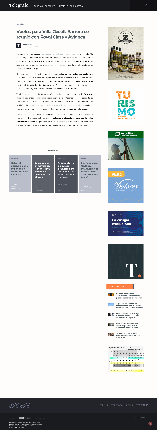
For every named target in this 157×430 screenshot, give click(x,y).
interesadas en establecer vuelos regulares (60, 54)
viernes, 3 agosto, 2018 (30, 47)
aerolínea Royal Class (54, 65)
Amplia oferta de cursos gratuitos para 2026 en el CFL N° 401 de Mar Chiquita (66, 170)
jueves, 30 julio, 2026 (86, 189)
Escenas (38, 158)
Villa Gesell (27, 45)
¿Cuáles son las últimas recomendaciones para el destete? (127, 335)
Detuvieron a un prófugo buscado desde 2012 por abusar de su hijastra (127, 316)
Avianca (19, 69)
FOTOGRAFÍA (51, 6)
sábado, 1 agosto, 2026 (15, 188)
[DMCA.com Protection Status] (24, 418)
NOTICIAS (63, 6)
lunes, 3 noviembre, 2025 (62, 188)
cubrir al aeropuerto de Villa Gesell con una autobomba (55, 105)
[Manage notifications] (150, 424)
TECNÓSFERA (76, 6)
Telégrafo (37, 186)
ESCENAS (38, 6)
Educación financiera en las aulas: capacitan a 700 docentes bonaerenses (128, 326)
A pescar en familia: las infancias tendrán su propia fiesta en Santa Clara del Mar (129, 306)
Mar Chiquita (15, 185)
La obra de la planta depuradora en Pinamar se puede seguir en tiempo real (129, 296)
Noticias (20, 24)
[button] (111, 294)
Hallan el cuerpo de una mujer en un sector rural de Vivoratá (19, 169)
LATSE (42, 418)
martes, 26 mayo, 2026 (38, 189)
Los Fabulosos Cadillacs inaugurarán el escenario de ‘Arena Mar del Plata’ (89, 170)
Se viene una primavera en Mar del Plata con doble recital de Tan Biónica (42, 170)
